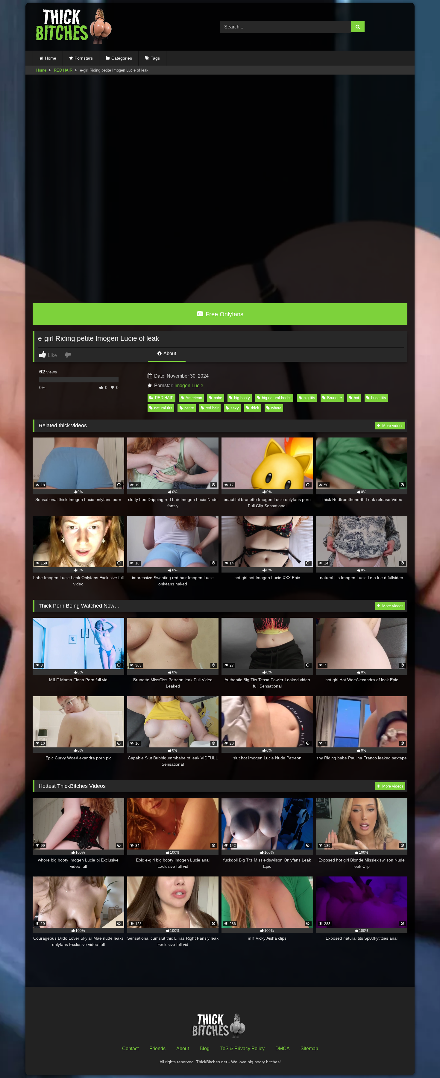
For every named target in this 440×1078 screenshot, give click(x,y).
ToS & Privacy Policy (242, 1048)
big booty (242, 398)
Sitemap (309, 1048)
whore (276, 408)
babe (218, 398)
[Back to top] (421, 1060)
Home (50, 58)
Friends (157, 1048)
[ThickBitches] (75, 27)
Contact (130, 1048)
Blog (205, 1048)
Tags (155, 58)
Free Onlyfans (223, 314)
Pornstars (84, 58)
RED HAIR (63, 70)
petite (189, 408)
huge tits (378, 398)
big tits (309, 398)
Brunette (334, 398)
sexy (234, 408)
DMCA (282, 1048)
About (169, 353)
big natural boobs (277, 398)
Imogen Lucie (189, 385)
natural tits (163, 408)
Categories (121, 58)
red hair (212, 408)
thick (255, 408)
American (194, 398)
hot (356, 398)
